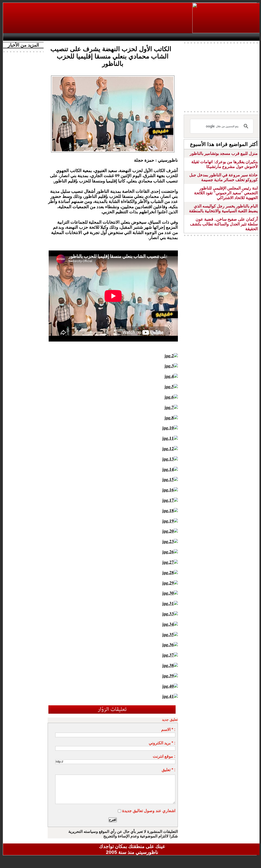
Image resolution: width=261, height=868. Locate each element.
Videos (102, 37)
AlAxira (40, 37)
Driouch (207, 37)
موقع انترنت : (164, 756)
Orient (162, 37)
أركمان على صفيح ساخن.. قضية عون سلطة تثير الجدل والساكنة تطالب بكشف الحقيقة (224, 224)
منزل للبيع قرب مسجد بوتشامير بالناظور (224, 153)
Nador (228, 37)
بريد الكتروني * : (162, 743)
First (249, 37)
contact (20, 37)
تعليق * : (168, 770)
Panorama (76, 37)
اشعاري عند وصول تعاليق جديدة (148, 811)
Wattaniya (143, 37)
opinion (56, 37)
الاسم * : (168, 729)
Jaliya (123, 37)
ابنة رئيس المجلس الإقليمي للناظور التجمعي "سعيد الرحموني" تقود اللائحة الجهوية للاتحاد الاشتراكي (226, 193)
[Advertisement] (98, 18)
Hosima (184, 37)
